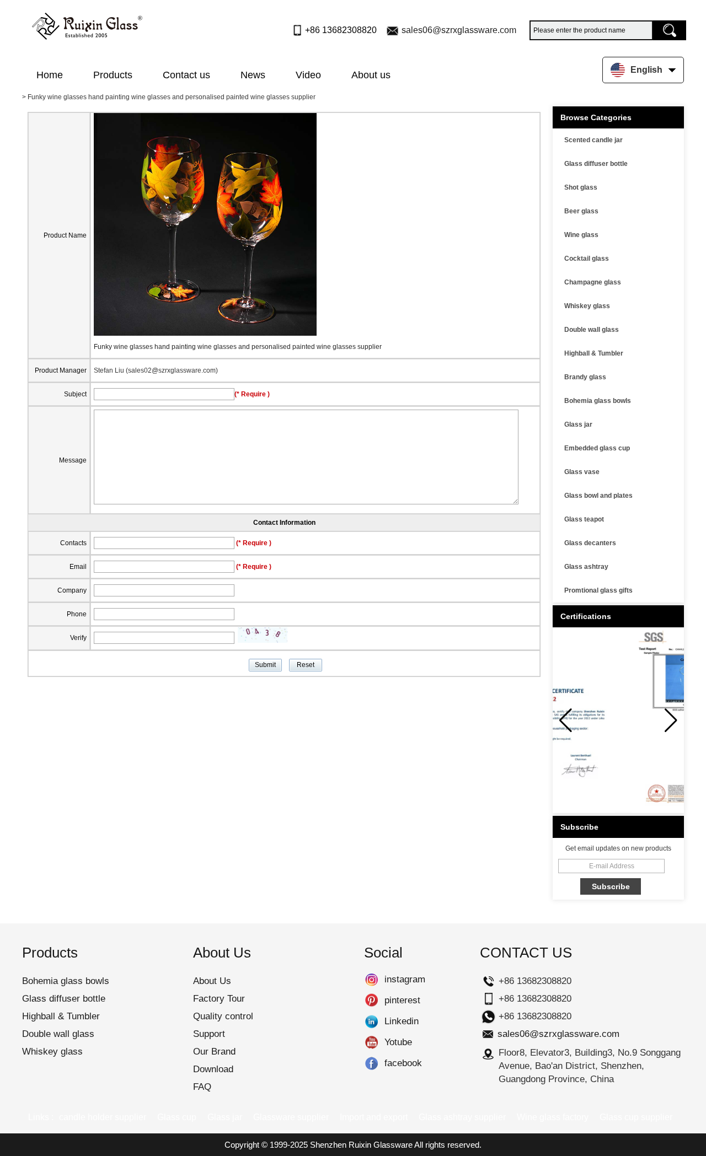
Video (308, 74)
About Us (212, 981)
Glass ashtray (586, 567)
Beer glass (581, 211)
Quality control (223, 1016)
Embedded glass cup (597, 448)
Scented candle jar (593, 140)
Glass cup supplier (636, 1117)
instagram (371, 979)
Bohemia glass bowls (597, 401)
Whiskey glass (587, 306)
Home (49, 74)
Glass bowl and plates (598, 495)
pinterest (371, 1000)
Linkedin (371, 1021)
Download (213, 1069)
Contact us (186, 74)
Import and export (374, 1117)
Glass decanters (590, 543)
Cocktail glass (586, 258)
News (252, 74)
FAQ (202, 1087)
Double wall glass (591, 330)
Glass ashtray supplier (462, 1117)
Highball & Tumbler (593, 353)
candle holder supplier (102, 1117)
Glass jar (578, 424)
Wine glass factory (553, 1117)
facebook (371, 1063)
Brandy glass (585, 377)
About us (371, 74)
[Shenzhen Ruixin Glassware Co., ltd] (87, 24)
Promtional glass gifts (598, 590)
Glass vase (582, 472)
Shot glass (580, 187)
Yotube (371, 1042)
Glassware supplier (291, 1117)
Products (112, 74)
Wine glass (581, 235)
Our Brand (214, 1051)
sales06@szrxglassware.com (459, 30)
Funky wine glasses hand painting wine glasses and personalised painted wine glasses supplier (238, 347)
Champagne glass (592, 282)
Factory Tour (219, 998)
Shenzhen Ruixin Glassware (361, 1144)
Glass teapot (584, 519)
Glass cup (176, 1117)
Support (209, 1034)
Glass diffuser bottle (596, 164)
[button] (671, 720)
